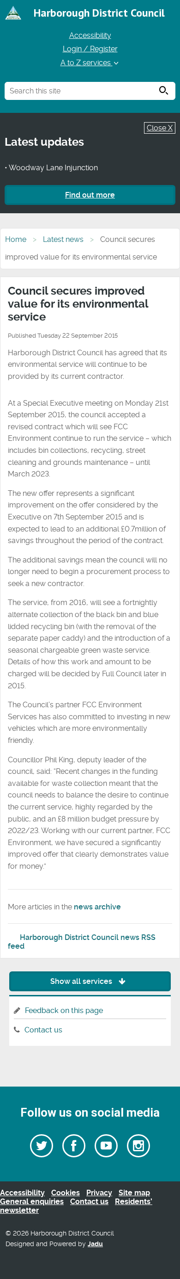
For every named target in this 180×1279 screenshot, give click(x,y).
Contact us (43, 1030)
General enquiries (32, 1201)
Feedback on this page (64, 1010)
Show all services (82, 981)
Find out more (90, 195)
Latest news (63, 239)
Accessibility (90, 35)
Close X (160, 128)
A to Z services (86, 62)
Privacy (99, 1192)
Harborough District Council (99, 13)
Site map (134, 1192)
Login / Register (90, 48)
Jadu (95, 1244)
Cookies (65, 1192)
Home (15, 239)
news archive (97, 906)
